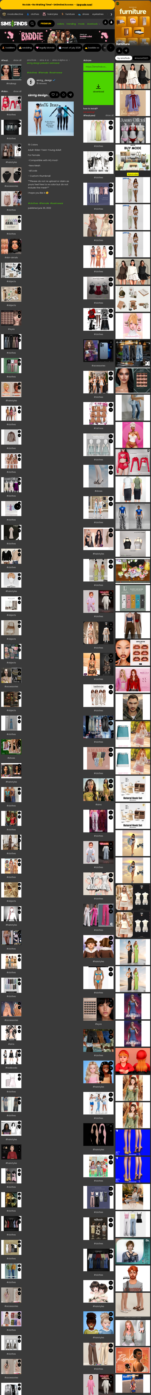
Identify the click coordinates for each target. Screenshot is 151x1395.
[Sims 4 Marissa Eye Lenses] (11, 318)
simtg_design (44, 80)
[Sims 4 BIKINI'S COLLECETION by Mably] (11, 460)
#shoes (11, 758)
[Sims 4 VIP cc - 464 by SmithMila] (11, 842)
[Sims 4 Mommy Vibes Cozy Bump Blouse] (11, 818)
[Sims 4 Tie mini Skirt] (11, 937)
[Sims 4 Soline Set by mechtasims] (11, 627)
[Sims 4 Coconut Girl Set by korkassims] (98, 256)
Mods (81, 23)
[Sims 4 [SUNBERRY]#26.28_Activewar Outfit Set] (98, 507)
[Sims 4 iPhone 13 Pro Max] (98, 350)
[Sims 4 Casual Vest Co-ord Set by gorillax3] (11, 1223)
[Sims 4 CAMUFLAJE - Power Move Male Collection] (11, 1271)
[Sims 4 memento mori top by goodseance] (98, 162)
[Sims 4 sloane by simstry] (98, 789)
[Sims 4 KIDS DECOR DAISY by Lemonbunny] (11, 651)
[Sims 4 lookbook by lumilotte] (98, 695)
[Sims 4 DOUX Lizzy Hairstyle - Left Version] (11, 913)
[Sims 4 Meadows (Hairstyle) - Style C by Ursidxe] (11, 151)
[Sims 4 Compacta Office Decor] (11, 294)
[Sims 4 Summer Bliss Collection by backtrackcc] (11, 413)
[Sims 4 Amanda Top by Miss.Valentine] (98, 758)
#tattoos (98, 428)
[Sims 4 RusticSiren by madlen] (11, 961)
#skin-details (11, 257)
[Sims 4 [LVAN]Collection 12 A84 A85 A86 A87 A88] (98, 319)
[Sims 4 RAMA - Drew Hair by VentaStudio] (98, 539)
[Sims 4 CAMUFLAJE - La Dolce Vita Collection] (98, 382)
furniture (70, 14)
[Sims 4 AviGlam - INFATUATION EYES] (98, 1009)
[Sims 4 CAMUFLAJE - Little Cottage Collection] (11, 866)
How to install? (90, 108)
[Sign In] (111, 22)
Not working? (89, 112)
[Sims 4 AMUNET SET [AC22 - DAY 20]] (11, 675)
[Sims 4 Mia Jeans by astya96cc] (11, 1104)
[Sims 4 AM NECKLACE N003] (11, 175)
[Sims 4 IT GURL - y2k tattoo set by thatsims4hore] (98, 413)
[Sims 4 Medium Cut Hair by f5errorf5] (11, 389)
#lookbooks (11, 1067)
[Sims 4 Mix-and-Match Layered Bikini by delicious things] (98, 977)
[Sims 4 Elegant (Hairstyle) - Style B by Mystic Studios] (11, 1152)
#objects (11, 281)
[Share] (19, 70)
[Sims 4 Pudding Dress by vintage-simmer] (98, 444)
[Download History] (105, 22)
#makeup (11, 83)
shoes (85, 14)
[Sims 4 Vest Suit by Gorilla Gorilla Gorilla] (11, 341)
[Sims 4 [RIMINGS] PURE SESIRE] (11, 1247)
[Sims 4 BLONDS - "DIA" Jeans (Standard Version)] (98, 727)
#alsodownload (10, 91)
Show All (17, 60)
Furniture (123, 44)
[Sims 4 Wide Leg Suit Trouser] (98, 915)
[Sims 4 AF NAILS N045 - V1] (11, 1295)
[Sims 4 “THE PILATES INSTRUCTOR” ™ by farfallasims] (98, 1103)
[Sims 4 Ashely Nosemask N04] (11, 246)
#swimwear (55, 72)
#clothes (11, 114)
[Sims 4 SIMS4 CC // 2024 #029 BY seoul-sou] (11, 723)
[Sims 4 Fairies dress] (11, 198)
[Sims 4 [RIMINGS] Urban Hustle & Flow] (98, 1197)
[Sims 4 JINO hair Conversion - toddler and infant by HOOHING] (98, 1291)
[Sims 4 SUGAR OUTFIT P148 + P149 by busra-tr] (11, 103)
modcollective (15, 14)
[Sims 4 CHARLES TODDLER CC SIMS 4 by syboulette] (11, 270)
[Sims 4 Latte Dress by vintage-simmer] (11, 1342)
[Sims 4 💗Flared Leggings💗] (98, 821)
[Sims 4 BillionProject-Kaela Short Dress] (11, 1175)
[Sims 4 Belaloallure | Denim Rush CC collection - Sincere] (11, 794)
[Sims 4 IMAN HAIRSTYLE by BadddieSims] (11, 1128)
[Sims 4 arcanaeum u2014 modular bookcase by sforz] (11, 699)
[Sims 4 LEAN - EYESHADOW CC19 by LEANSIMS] (11, 72)
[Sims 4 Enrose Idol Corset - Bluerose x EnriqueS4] (98, 225)
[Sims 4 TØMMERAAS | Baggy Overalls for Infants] (98, 852)
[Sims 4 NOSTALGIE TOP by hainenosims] (11, 1199)
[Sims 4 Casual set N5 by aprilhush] (11, 437)
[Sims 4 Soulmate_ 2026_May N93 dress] (11, 1080)
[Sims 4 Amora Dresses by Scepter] (98, 288)
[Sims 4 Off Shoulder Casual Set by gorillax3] (98, 1260)
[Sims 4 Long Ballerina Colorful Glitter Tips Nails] (11, 1009)
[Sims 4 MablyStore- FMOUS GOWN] (98, 570)
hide (146, 42)
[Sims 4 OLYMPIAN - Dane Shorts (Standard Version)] (98, 1040)
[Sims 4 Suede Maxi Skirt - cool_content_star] (11, 985)
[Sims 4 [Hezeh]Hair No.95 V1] (11, 580)
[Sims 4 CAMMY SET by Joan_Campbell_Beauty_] (98, 664)
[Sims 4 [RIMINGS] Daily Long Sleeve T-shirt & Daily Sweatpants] (11, 365)
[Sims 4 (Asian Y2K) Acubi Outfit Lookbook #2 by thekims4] (11, 1056)
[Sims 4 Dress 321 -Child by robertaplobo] (11, 1318)
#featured (89, 115)
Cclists (60, 23)
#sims (11, 1044)
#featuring (7, 60)
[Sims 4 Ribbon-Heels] (98, 476)
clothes (35, 14)
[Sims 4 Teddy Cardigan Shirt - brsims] (11, 556)
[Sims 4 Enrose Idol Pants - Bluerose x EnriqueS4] (98, 1354)
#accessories (11, 186)
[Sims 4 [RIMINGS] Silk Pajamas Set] (98, 194)
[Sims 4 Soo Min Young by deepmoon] (11, 1033)
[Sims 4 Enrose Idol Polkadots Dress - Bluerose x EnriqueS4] (98, 883)
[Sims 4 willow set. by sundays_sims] (11, 604)
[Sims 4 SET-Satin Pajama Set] (98, 633)
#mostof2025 (141, 58)
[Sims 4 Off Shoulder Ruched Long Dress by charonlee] (98, 131)
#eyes (11, 329)
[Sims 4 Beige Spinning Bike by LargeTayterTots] (11, 889)
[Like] (19, 67)
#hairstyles (11, 162)
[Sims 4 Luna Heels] (11, 746)
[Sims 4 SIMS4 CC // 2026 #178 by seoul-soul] (11, 508)
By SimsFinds (124, 58)
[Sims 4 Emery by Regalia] (11, 532)
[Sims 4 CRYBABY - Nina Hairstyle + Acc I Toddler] (98, 1072)
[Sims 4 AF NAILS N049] (11, 1366)
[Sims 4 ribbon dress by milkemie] (98, 1228)
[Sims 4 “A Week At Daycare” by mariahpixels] (98, 1166)
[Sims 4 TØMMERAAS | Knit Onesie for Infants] (98, 601)
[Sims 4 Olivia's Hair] (98, 946)
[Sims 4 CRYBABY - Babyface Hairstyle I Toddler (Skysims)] (98, 1322)
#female (43, 72)
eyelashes (98, 14)
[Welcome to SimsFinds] (14, 23)
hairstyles (52, 14)
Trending (71, 23)
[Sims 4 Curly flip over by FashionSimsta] (11, 770)
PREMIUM (46, 23)
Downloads (92, 23)
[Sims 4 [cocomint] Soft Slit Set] (11, 222)
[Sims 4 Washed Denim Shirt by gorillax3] (11, 127)
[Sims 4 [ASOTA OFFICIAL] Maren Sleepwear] (11, 484)
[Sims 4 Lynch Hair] (98, 1134)
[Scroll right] (111, 48)
